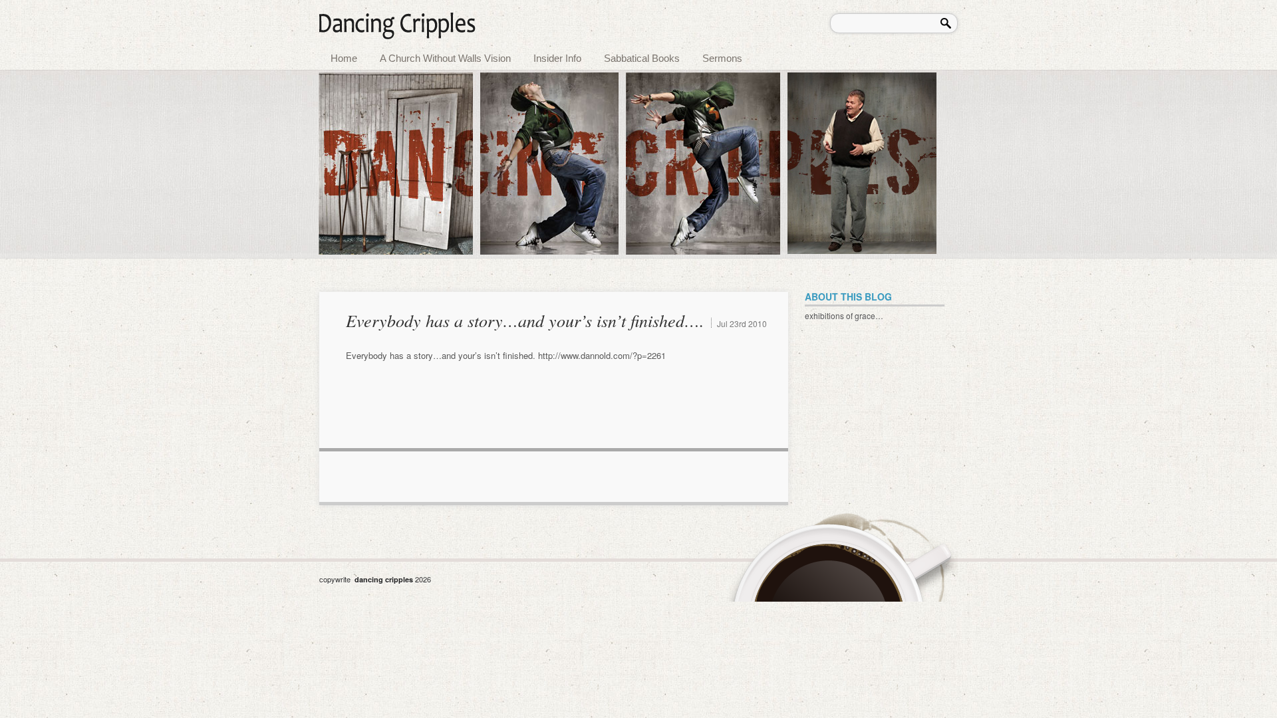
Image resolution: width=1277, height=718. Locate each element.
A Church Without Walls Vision (445, 58)
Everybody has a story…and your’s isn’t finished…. (525, 320)
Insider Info (557, 58)
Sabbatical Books (642, 58)
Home (344, 58)
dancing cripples (385, 579)
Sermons (722, 58)
